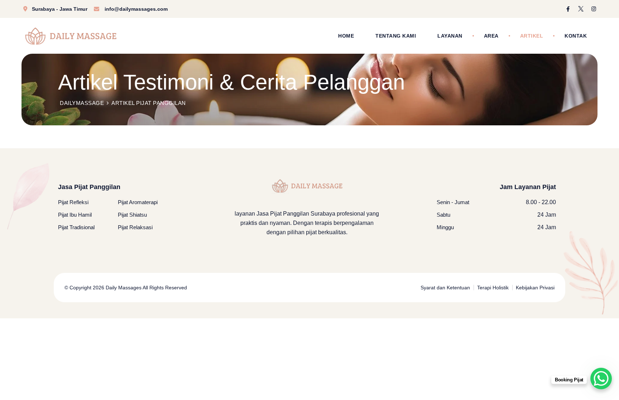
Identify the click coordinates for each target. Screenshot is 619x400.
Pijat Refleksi (73, 202)
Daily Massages (122, 287)
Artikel (531, 36)
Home (346, 36)
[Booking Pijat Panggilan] (601, 378)
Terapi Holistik (493, 287)
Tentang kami (395, 36)
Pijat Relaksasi (135, 227)
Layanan (449, 36)
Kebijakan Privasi (535, 287)
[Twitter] (581, 9)
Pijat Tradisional (76, 227)
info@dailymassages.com (136, 9)
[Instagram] (594, 9)
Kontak (576, 36)
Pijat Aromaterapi (138, 202)
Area (491, 36)
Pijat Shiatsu (132, 215)
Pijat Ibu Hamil (75, 215)
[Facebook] (568, 9)
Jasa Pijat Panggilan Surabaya (295, 214)
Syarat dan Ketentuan (445, 287)
